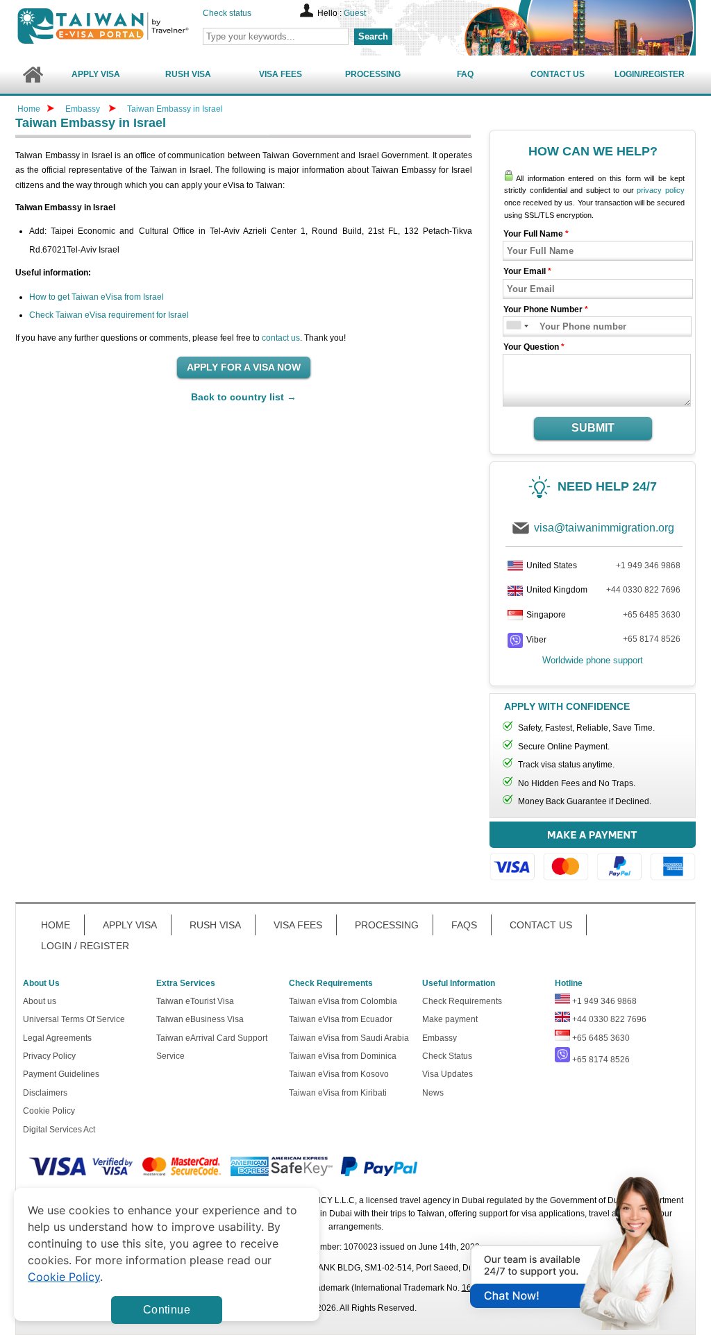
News (433, 1093)
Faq (465, 74)
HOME (55, 924)
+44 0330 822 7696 (643, 590)
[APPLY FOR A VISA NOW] (243, 368)
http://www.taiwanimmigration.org (127, 26)
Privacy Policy (49, 1056)
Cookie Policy (49, 1111)
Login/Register (649, 74)
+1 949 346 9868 (648, 565)
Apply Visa (96, 74)
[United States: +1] (513, 326)
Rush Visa (188, 74)
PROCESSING (387, 924)
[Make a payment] (593, 853)
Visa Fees (280, 74)
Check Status (447, 1056)
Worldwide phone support (592, 660)
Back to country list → (243, 396)
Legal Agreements (57, 1038)
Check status (227, 13)
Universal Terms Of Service (74, 1019)
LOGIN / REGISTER (85, 945)
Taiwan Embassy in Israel (175, 109)
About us (39, 1001)
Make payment (450, 1019)
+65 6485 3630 (651, 615)
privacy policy (661, 190)
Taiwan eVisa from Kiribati (338, 1093)
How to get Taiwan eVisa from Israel (96, 297)
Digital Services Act (59, 1129)
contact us (281, 338)
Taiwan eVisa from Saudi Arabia (349, 1038)
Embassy (83, 109)
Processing (373, 74)
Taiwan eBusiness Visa (200, 1019)
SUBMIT (592, 428)
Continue (166, 1310)
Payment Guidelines (61, 1074)
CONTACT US (541, 924)
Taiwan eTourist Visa (195, 1001)
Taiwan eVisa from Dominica (342, 1056)
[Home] (32, 75)
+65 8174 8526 (651, 639)
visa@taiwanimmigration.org (604, 528)
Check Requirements (462, 1001)
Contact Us (557, 74)
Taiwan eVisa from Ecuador (340, 1019)
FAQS (464, 924)
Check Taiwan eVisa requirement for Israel (109, 315)
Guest (355, 13)
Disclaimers (45, 1093)
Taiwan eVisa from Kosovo (339, 1074)
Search (373, 36)
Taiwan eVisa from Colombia (343, 1001)
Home (28, 109)
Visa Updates (447, 1074)
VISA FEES (298, 924)
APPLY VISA (130, 924)
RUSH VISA (215, 924)
